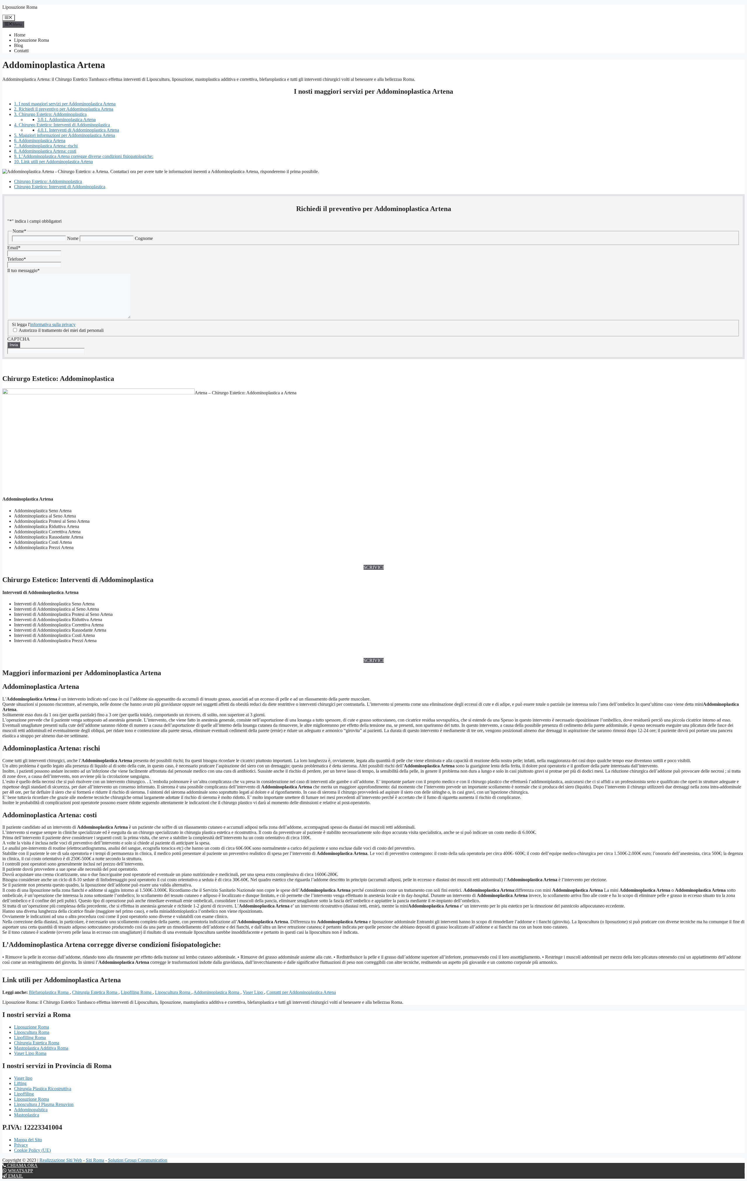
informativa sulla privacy (53, 324)
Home (19, 34)
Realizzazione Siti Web (60, 1160)
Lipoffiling (24, 1093)
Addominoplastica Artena (66, 119)
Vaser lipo (23, 1078)
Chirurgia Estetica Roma (95, 992)
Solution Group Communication (137, 1160)
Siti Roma (95, 1160)
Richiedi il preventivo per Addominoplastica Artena (63, 109)
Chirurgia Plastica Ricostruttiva (42, 1088)
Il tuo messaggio (23, 270)
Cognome (144, 238)
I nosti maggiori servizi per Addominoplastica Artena (65, 103)
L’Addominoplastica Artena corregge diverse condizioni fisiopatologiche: (83, 156)
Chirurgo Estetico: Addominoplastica (50, 114)
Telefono (16, 259)
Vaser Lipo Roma (30, 1053)
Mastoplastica (26, 1114)
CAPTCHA (18, 339)
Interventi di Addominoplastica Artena (78, 130)
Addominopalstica (31, 1109)
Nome (72, 238)
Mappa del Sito (28, 1139)
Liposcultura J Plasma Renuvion (44, 1104)
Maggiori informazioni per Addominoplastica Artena (64, 135)
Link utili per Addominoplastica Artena (53, 161)
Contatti (21, 50)
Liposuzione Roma (19, 7)
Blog (18, 45)
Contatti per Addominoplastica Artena (301, 992)
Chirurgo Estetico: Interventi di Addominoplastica (62, 124)
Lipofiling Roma (137, 992)
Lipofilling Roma (30, 1037)
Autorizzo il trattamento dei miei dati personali (61, 330)
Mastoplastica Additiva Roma (41, 1048)
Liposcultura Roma (173, 992)
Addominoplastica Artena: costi (45, 151)
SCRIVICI (374, 567)
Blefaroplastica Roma (49, 992)
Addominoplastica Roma (216, 992)
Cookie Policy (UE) (32, 1150)
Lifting (20, 1083)
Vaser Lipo (253, 992)
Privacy (21, 1144)
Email (13, 247)
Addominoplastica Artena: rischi (46, 145)
